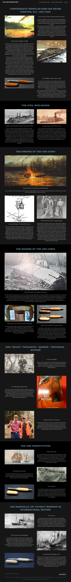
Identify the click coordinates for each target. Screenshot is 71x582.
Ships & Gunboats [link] (37, 579)
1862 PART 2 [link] (40, 577)
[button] (66, 2)
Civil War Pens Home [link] (44, 2)
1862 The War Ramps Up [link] (31, 577)
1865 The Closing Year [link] (28, 579)
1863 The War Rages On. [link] (49, 577)
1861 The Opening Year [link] (57, 2)
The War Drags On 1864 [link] (60, 577)
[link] (10, 2)
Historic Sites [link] (45, 579)
